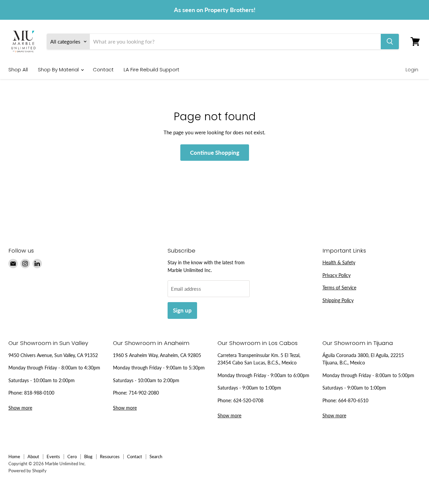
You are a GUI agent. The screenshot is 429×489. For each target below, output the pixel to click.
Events (53, 456)
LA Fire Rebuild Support (151, 69)
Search (155, 456)
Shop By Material (59, 69)
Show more (20, 408)
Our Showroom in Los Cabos (258, 343)
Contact (103, 69)
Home (14, 456)
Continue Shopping (214, 152)
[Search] (390, 41)
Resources (110, 456)
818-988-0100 (39, 393)
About (33, 456)
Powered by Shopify (27, 470)
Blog (88, 456)
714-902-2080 (144, 393)
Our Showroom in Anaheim (151, 343)
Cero (72, 456)
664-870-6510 (353, 400)
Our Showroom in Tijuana (357, 343)
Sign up (182, 310)
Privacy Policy (336, 275)
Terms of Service (339, 287)
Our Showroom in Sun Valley (48, 343)
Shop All (18, 69)
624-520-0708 (248, 400)
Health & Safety (338, 262)
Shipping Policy (338, 300)
